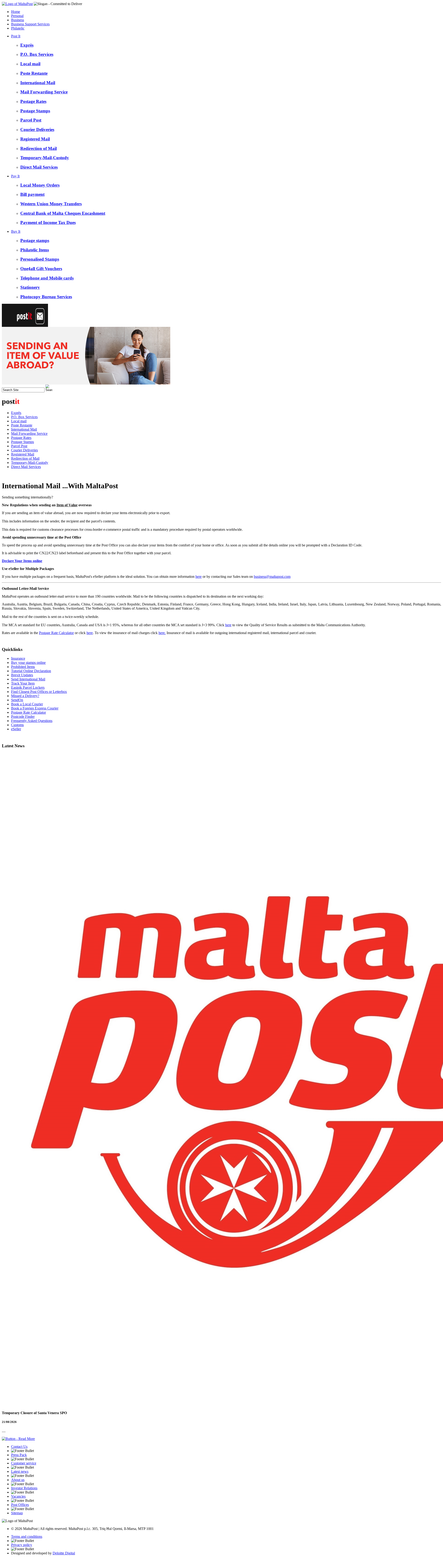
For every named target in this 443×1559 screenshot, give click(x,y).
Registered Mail (35, 139)
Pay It (15, 176)
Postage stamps (34, 240)
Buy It (15, 231)
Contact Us (19, 1447)
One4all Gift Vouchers (41, 268)
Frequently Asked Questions (31, 721)
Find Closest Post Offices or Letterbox (39, 692)
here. (162, 633)
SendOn (17, 700)
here (198, 576)
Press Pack (19, 1455)
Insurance (18, 658)
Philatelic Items (34, 249)
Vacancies (18, 1496)
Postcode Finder (23, 716)
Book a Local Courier (27, 704)
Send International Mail (28, 679)
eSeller (16, 729)
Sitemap (17, 1513)
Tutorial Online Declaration (31, 671)
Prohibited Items (23, 667)
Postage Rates (33, 101)
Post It (15, 36)
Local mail (30, 63)
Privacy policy (21, 1545)
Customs (17, 725)
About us (17, 1480)
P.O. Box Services (36, 54)
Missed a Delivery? (25, 696)
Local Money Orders (40, 185)
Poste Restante (34, 73)
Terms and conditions (26, 1536)
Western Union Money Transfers (51, 203)
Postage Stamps (35, 110)
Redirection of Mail (38, 148)
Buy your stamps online (28, 663)
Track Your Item (23, 683)
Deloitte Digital (64, 1553)
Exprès (26, 45)
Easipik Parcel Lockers (28, 687)
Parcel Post (30, 120)
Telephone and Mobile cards (47, 278)
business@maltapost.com (272, 576)
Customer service (23, 1463)
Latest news (19, 1471)
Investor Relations (24, 1488)
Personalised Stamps (39, 259)
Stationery (30, 287)
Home (15, 12)
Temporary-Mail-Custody (44, 157)
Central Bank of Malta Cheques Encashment (62, 213)
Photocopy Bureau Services (46, 296)
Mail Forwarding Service (44, 91)
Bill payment (32, 194)
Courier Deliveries (37, 129)
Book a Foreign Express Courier (34, 708)
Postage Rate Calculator (56, 633)
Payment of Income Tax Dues (48, 222)
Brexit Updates (22, 675)
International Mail (37, 82)
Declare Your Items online (22, 561)
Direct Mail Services (39, 167)
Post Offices (20, 1505)
